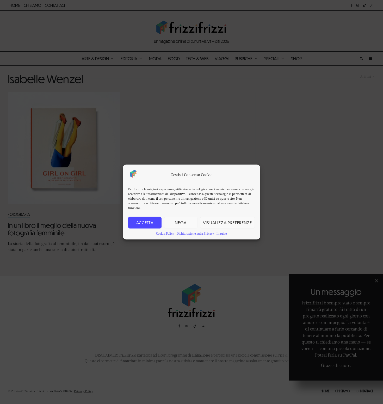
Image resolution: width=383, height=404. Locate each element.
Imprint (222, 233)
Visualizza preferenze (227, 222)
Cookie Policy (165, 233)
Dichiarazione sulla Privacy (195, 233)
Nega (181, 222)
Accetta (144, 222)
